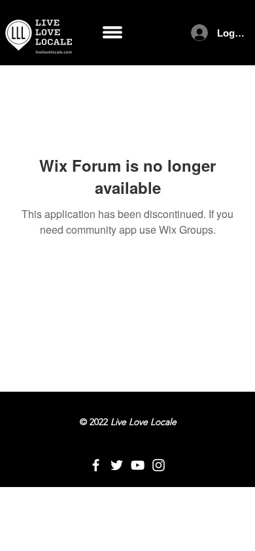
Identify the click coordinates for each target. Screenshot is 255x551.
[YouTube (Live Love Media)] (137, 465)
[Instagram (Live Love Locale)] (158, 465)
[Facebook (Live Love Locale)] (96, 465)
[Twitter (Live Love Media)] (117, 465)
